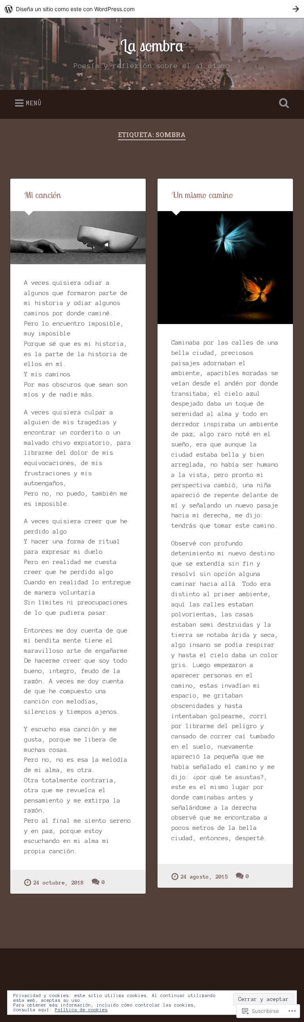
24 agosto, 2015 (204, 877)
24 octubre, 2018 (58, 883)
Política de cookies (81, 1009)
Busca (282, 103)
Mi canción (42, 194)
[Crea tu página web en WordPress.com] (152, 9)
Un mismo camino (202, 194)
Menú (34, 103)
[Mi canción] (78, 237)
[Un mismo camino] (225, 267)
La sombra (152, 45)
